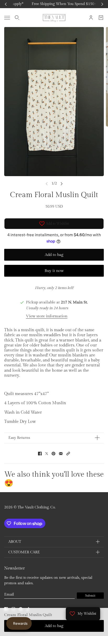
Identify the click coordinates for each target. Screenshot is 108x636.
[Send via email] (61, 453)
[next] (102, 4)
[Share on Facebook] (40, 453)
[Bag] (101, 17)
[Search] (17, 17)
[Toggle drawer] (7, 17)
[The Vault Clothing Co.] (54, 17)
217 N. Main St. (74, 302)
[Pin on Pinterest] (53, 453)
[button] (68, 453)
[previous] (5, 4)
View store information (46, 316)
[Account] (91, 17)
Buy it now (54, 271)
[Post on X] (46, 453)
